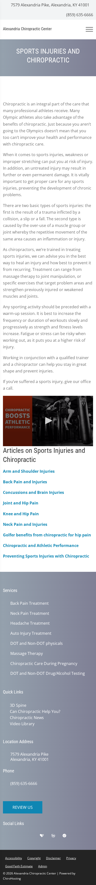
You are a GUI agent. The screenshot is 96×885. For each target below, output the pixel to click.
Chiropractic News (27, 717)
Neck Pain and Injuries (25, 524)
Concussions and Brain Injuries (33, 492)
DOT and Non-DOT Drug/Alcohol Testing (47, 673)
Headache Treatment (30, 623)
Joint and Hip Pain (20, 503)
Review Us (23, 807)
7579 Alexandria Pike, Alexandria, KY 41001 (49, 5)
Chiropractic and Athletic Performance (41, 545)
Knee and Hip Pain (21, 513)
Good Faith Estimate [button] (19, 866)
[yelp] (34, 837)
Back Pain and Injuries (25, 482)
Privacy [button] (71, 858)
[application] (48, 421)
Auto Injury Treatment (30, 633)
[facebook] (21, 837)
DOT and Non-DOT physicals (36, 643)
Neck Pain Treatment (29, 613)
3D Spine (18, 705)
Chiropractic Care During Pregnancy (43, 663)
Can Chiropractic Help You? (35, 711)
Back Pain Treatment (29, 603)
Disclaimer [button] (53, 858)
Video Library (22, 723)
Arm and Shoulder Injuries (29, 471)
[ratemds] (68, 837)
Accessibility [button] (13, 858)
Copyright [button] (34, 858)
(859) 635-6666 (79, 14)
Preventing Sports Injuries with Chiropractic (46, 556)
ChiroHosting (12, 878)
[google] (9, 837)
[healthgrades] (45, 837)
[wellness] (57, 837)
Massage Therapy (26, 653)
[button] (48, 420)
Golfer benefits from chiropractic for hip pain (47, 535)
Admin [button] (42, 866)
